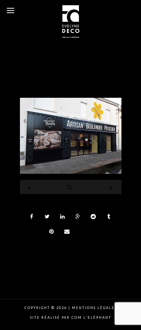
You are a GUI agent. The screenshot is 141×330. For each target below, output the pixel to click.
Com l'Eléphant (91, 317)
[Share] (31, 216)
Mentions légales (93, 308)
